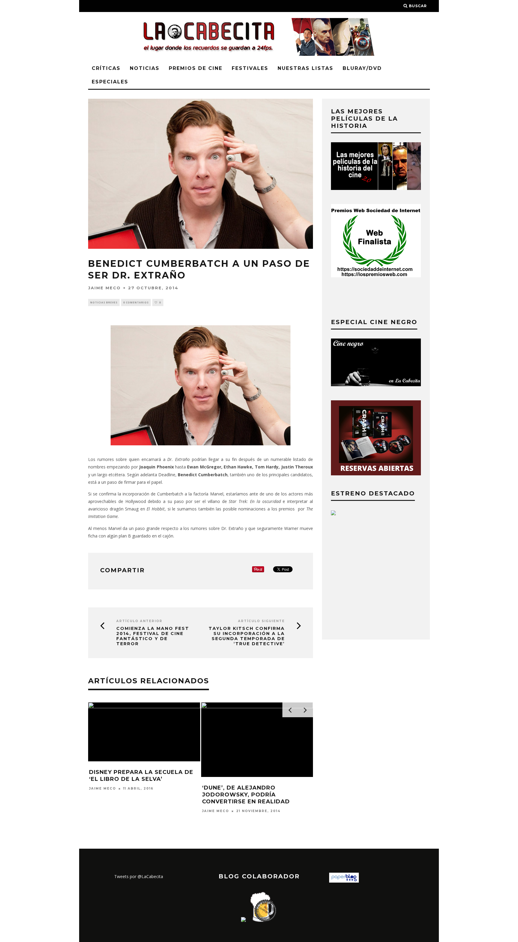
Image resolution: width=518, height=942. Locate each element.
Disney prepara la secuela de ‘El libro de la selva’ (141, 775)
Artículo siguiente (261, 621)
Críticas (106, 68)
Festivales (250, 68)
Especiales (110, 82)
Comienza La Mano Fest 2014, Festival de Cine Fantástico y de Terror (152, 636)
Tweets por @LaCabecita (138, 876)
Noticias (144, 68)
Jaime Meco (104, 287)
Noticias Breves (104, 302)
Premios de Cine (195, 68)
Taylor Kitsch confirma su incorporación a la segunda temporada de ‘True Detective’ (247, 636)
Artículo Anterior (139, 621)
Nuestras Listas (305, 68)
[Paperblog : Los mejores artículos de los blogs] (344, 881)
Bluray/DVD (362, 68)
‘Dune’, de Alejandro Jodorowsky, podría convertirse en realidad (246, 794)
